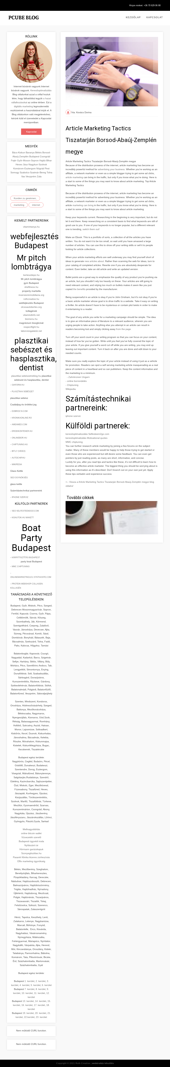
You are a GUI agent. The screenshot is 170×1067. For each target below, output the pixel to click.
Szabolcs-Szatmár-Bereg (33, 172)
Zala (39, 176)
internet (36, 205)
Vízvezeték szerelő (31, 837)
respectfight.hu (31, 327)
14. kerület (40, 1001)
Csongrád (45, 156)
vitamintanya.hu (31, 226)
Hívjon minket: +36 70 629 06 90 (145, 5)
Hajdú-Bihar (45, 160)
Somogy (15, 172)
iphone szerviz (20, 497)
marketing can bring (83, 205)
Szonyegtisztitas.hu (31, 853)
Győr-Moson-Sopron (28, 160)
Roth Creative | (95, 1063)
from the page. (123, 329)
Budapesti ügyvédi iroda (31, 841)
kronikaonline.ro (22, 418)
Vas (23, 176)
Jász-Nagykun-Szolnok (35, 164)
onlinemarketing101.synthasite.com (30, 577)
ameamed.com (19, 424)
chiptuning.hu (20, 444)
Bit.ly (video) (18, 451)
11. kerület (39, 993)
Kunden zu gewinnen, (25, 198)
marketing (19, 205)
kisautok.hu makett (23, 517)
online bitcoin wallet (31, 833)
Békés (38, 152)
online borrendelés (77, 381)
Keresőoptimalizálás (40, 90)
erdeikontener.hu (22, 431)
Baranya (30, 152)
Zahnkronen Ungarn (79, 377)
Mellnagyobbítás (31, 829)
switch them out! (91, 229)
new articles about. (95, 261)
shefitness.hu (31, 287)
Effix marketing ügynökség (31, 861)
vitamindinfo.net (31, 315)
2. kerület (40, 981)
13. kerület (28, 1001)
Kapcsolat (154, 17)
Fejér (14, 160)
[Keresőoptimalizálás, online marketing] (23, 21)
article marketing (74, 177)
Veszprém (31, 176)
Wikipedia (17, 464)
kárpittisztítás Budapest (26, 557)
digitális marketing (23, 106)
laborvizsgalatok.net (31, 331)
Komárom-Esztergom (24, 168)
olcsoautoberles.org (31, 307)
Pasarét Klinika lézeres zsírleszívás (31, 857)
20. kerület (40, 1013)
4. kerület (24, 985)
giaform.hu (18, 385)
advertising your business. (111, 169)
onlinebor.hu (19, 438)
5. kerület (36, 985)
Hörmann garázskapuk (31, 849)
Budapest (34, 156)
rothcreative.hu (31, 299)
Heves (19, 164)
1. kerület (29, 981)
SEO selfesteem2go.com (25, 511)
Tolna (49, 172)
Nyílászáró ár (31, 845)
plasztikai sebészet (21, 376)
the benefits (79, 289)
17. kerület (39, 1005)
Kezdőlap (133, 17)
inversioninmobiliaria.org (31, 295)
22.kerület (29, 1017)
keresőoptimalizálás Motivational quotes (86, 438)
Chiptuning (72, 385)
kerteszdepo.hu (31, 275)
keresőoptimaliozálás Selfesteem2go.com (87, 434)
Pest (47, 168)
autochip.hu (18, 458)
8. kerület (40, 989)
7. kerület (29, 989)
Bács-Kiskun (19, 152)
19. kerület (28, 1013)
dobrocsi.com (20, 411)
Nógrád (40, 168)
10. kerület (27, 993)
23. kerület (41, 1017)
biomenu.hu (31, 319)
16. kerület (27, 1005)
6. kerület (47, 985)
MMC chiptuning (21, 566)
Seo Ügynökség (19, 477)
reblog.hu (36, 376)
